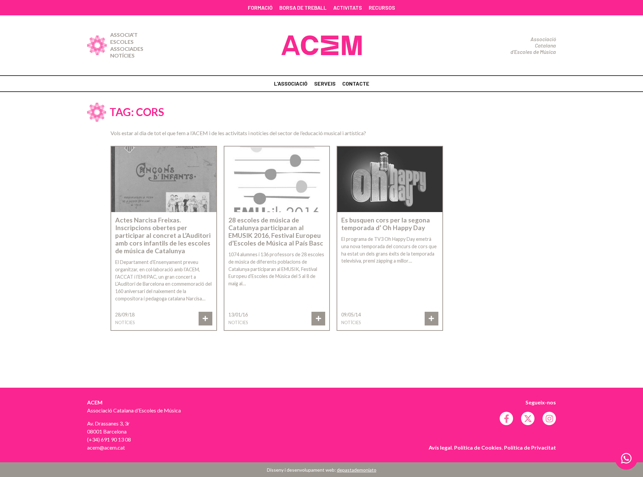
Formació (260, 7)
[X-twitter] (527, 418)
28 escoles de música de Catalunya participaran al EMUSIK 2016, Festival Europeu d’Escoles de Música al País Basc (275, 231)
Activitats (347, 7)
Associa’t (124, 34)
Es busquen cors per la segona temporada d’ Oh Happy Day (385, 223)
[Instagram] (549, 418)
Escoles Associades (126, 45)
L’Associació (290, 83)
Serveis (325, 83)
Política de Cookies (478, 447)
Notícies (122, 55)
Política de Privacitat (530, 447)
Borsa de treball (303, 7)
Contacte (355, 83)
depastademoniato (356, 470)
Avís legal (440, 447)
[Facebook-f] (506, 418)
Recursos (382, 7)
